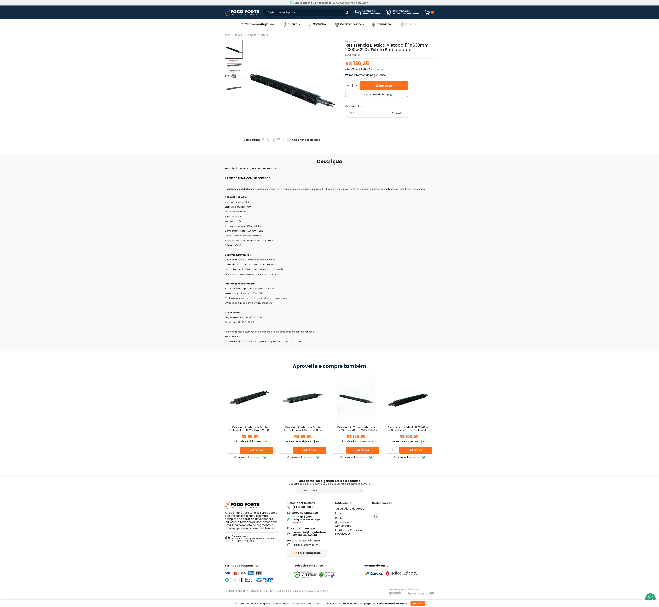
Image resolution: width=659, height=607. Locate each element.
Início (228, 34)
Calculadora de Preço (349, 509)
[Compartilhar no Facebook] (263, 140)
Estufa (264, 34)
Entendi (417, 603)
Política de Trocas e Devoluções (348, 532)
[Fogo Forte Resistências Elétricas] (242, 12)
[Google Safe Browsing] (327, 574)
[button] (234, 49)
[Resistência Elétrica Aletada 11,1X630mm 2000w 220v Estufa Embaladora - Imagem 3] (234, 88)
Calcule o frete (355, 106)
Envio (338, 513)
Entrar (396, 13)
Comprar (384, 85)
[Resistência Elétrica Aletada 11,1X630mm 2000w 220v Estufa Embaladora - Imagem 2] (234, 69)
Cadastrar (412, 13)
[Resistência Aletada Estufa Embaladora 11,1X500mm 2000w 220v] (250, 417)
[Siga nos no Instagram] (375, 516)
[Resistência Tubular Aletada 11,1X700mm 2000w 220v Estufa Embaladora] (356, 417)
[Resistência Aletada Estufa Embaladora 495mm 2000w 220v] (303, 417)
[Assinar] (360, 490)
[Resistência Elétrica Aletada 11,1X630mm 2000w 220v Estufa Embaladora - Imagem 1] (233, 49)
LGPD (338, 518)
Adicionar (256, 450)
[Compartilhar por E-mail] (278, 140)
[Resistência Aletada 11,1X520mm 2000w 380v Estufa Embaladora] (409, 417)
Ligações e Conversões (343, 524)
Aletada (251, 34)
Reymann (351, 41)
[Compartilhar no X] (273, 140)
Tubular (239, 34)
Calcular (397, 113)
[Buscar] (346, 12)
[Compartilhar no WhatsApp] (268, 140)
